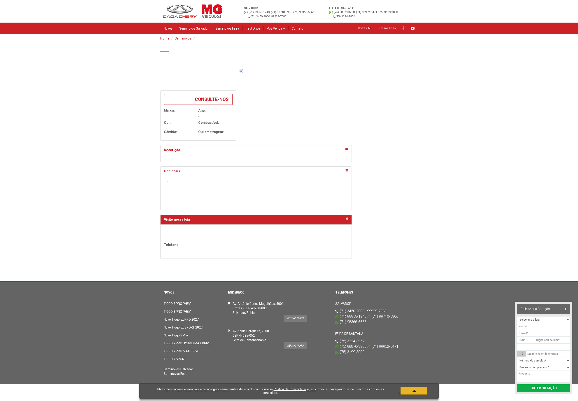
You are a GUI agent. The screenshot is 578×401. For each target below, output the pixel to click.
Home (164, 38)
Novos (168, 28)
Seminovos (183, 38)
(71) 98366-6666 (303, 12)
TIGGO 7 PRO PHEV (177, 303)
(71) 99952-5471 (366, 12)
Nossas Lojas (387, 28)
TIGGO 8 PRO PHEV (177, 311)
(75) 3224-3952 (345, 16)
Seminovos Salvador (194, 28)
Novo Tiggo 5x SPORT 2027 (183, 327)
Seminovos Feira (227, 28)
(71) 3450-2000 (260, 16)
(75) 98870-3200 (344, 12)
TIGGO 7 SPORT (175, 359)
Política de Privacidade (290, 389)
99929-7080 (278, 16)
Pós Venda (275, 28)
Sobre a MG (365, 28)
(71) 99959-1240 (259, 12)
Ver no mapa (295, 318)
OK (414, 391)
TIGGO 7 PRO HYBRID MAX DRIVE (187, 343)
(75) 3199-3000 (388, 12)
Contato (297, 28)
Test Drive (253, 28)
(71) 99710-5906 (281, 12)
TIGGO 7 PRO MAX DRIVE (181, 351)
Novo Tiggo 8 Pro (176, 335)
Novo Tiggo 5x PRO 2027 (181, 319)
